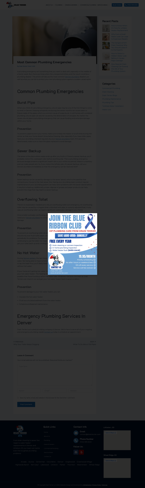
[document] (72, 244)
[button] (94, 216)
